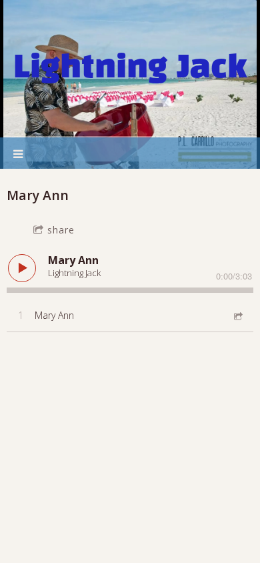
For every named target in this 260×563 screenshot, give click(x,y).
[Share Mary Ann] (237, 315)
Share (61, 229)
